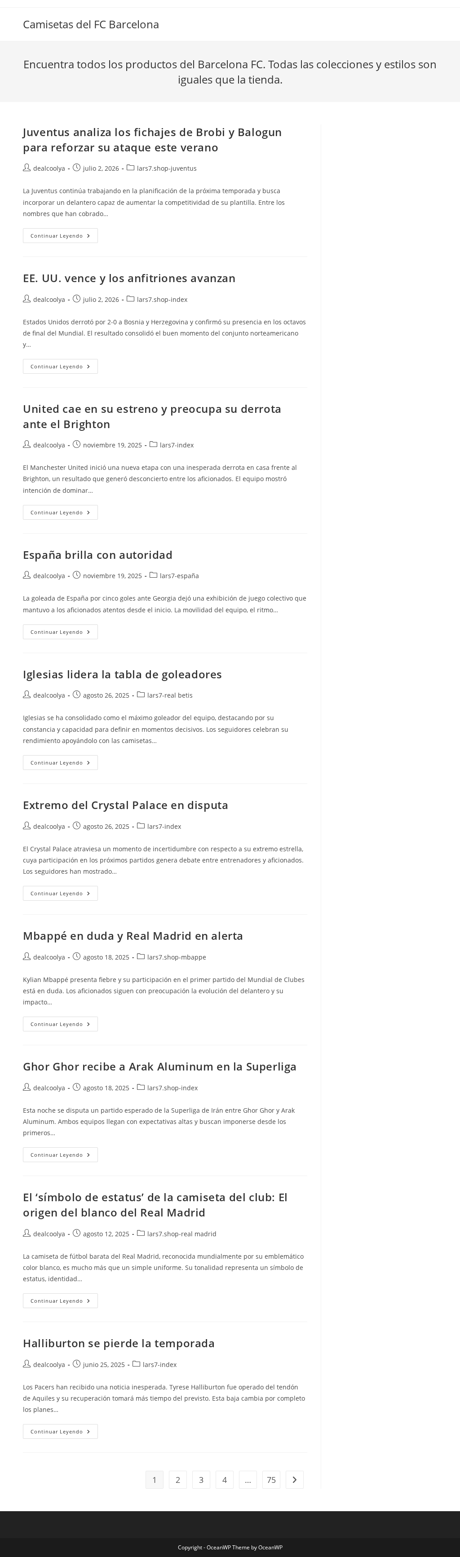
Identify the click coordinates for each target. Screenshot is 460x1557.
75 (271, 1479)
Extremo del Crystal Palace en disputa (125, 804)
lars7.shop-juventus (167, 168)
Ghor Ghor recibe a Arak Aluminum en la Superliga (160, 1066)
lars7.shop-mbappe (176, 957)
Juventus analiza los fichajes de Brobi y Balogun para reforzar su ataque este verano (152, 139)
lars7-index (177, 445)
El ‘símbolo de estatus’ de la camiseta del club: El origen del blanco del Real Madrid (155, 1205)
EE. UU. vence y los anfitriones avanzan (129, 277)
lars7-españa (179, 575)
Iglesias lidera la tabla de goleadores (122, 674)
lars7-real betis (170, 695)
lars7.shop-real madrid (182, 1234)
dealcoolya (49, 168)
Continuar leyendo (64, 237)
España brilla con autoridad (97, 554)
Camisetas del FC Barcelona (91, 24)
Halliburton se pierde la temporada (119, 1343)
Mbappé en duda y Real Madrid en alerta (133, 935)
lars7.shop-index (162, 299)
